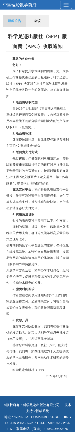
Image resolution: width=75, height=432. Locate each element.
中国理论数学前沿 (19, 4)
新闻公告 (14, 21)
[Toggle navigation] (66, 5)
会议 (37, 21)
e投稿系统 (41, 411)
